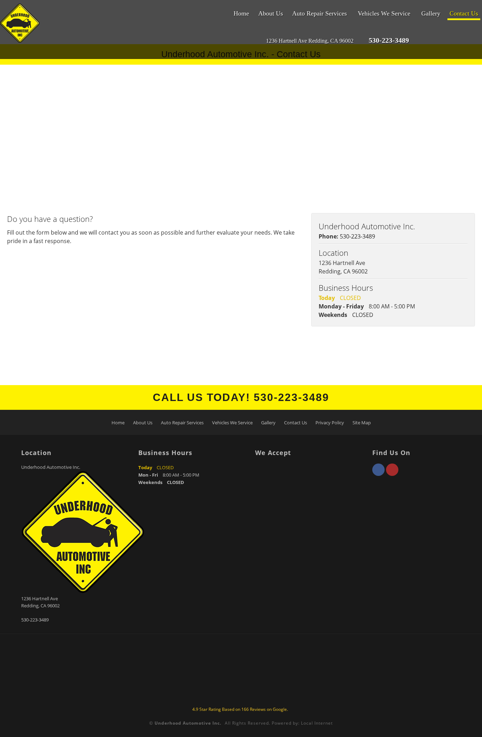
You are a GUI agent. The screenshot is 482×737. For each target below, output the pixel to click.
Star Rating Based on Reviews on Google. (240, 709)
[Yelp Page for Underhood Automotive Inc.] (392, 474)
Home (241, 13)
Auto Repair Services (319, 13)
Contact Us (464, 13)
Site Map (362, 422)
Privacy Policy (329, 422)
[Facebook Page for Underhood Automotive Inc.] (378, 474)
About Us (270, 13)
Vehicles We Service (384, 13)
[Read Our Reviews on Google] (433, 41)
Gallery (430, 13)
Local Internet (317, 723)
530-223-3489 (357, 236)
